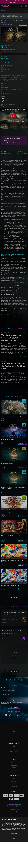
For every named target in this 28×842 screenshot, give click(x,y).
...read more (23, 357)
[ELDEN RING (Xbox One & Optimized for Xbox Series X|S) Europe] (14, 478)
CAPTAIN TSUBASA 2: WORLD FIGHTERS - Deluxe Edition (12, 561)
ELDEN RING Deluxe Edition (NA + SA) (11, 416)
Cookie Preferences (14, 754)
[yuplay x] (18, 715)
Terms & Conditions (11, 690)
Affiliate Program (14, 781)
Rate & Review (23, 25)
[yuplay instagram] (14, 715)
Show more (14, 597)
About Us (14, 746)
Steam (5, 47)
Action (13, 15)
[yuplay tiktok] (10, 715)
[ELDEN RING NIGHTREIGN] (14, 431)
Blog (14, 778)
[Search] (26, 10)
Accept (9, 690)
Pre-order (21, 515)
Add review (14, 658)
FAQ (14, 783)
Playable (3, 106)
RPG (7, 85)
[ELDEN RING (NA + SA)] (14, 454)
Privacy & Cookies (14, 751)
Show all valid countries (14, 54)
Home (2, 15)
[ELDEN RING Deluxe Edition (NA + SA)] (14, 407)
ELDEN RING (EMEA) (8, 143)
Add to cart (21, 443)
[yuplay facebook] (22, 715)
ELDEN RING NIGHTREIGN (8, 440)
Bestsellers (14, 765)
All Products (14, 762)
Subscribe (6, 694)
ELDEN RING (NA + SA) (7, 463)
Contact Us (14, 786)
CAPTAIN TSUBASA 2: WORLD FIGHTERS (12, 585)
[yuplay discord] (6, 715)
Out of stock (20, 419)
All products (8, 15)
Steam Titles (14, 770)
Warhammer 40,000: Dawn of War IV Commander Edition (10, 536)
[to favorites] (26, 420)
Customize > (14, 838)
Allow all (14, 833)
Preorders (14, 767)
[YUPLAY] (5, 6)
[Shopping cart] (22, 6)
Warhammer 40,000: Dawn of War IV (10, 512)
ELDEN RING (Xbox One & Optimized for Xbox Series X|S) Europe (13, 488)
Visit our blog (14, 707)
